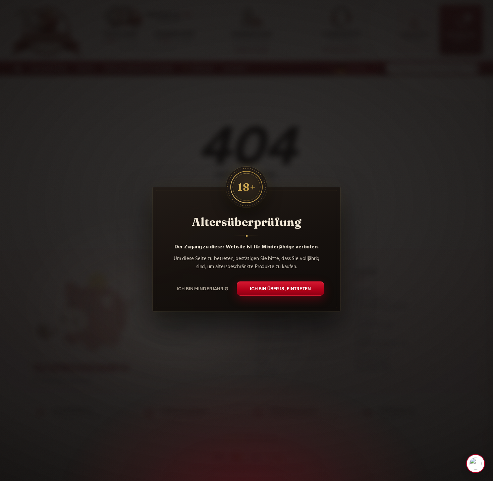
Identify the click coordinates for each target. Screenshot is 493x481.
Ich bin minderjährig (203, 288)
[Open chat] (475, 463)
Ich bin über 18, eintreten (280, 288)
